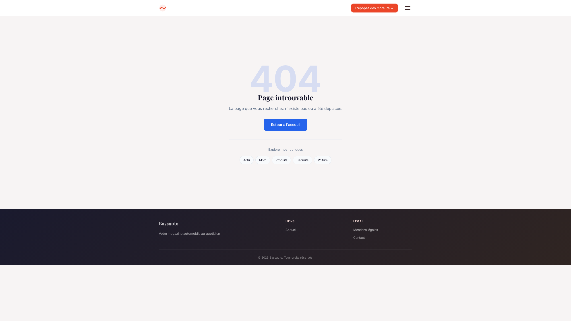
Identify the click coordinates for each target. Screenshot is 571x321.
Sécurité (302, 160)
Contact (359, 237)
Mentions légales (365, 230)
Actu (246, 160)
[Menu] (407, 8)
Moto (262, 160)
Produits (281, 160)
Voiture (323, 160)
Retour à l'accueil (285, 124)
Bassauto (168, 223)
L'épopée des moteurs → (374, 8)
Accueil (291, 230)
